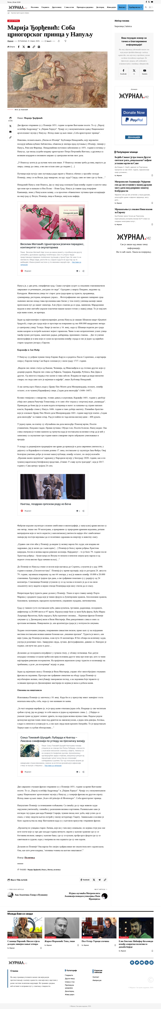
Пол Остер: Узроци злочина (95, 941)
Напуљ (44, 870)
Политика (30, 857)
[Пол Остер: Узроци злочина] (99, 927)
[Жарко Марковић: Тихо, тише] (62, 927)
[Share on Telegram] (99, 879)
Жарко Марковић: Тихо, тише (60, 941)
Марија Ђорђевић (34, 870)
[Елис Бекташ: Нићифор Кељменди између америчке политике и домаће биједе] (136, 927)
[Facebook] (146, 1)
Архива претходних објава (20, 13)
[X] (148, 1)
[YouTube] (152, 1)
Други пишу (50, 937)
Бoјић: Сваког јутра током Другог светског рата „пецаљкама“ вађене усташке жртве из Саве (133, 160)
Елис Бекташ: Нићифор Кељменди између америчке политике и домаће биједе (136, 944)
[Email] (28, 46)
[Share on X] (23, 46)
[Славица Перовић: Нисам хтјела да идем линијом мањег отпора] (24, 927)
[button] (146, 7)
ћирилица (119, 26)
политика (57, 870)
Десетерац (13, 21)
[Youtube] (144, 72)
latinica (128, 26)
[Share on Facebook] (18, 46)
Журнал (10, 41)
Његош (50, 870)
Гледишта (124, 937)
